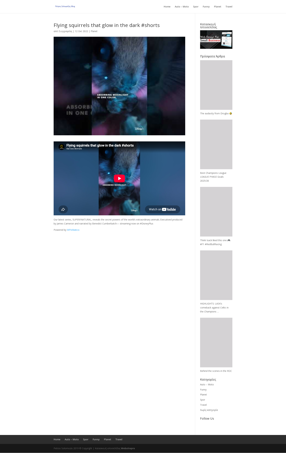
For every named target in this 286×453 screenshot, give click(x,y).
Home (167, 6)
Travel (229, 6)
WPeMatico (73, 229)
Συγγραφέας (65, 31)
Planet (217, 6)
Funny (206, 6)
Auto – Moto (182, 6)
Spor (195, 6)
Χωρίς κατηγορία (209, 409)
